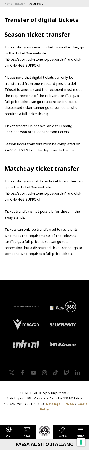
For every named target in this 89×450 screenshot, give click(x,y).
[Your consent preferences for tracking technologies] (81, 442)
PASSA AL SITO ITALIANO (45, 444)
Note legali (54, 404)
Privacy (69, 404)
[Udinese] (44, 431)
